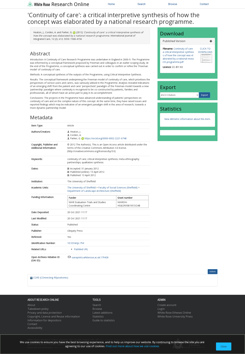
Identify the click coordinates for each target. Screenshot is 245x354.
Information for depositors (44, 320)
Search (142, 4)
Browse (172, 4)
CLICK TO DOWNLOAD (205, 50)
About (31, 305)
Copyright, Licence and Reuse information (54, 316)
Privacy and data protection (45, 312)
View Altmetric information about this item (187, 119)
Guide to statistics (103, 320)
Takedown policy (38, 309)
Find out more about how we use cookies (132, 346)
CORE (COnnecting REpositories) (50, 277)
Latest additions (102, 312)
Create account (167, 305)
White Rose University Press (175, 316)
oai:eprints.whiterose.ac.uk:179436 (90, 257)
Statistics (98, 316)
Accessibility (35, 328)
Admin (213, 271)
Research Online (61, 4)
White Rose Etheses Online (174, 312)
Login (161, 309)
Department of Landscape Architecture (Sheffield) (94, 190)
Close (224, 346)
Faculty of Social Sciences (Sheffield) (118, 187)
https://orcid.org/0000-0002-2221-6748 (105, 138)
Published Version (174, 41)
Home (111, 4)
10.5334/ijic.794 (75, 243)
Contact (204, 4)
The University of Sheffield (81, 187)
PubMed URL (81, 249)
